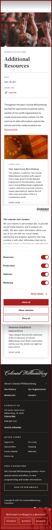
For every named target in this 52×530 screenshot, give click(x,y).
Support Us (9, 442)
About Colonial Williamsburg (20, 383)
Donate (40, 521)
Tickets (11, 521)
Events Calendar (11, 451)
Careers (32, 395)
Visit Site (14, 203)
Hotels (26, 521)
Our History (10, 389)
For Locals (32, 442)
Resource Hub (10, 129)
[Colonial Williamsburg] (26, 376)
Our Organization (37, 389)
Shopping (32, 446)
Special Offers (10, 446)
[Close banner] (49, 510)
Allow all (26, 302)
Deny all (26, 318)
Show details (37, 294)
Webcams (32, 451)
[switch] (45, 265)
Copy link (12, 92)
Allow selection (26, 310)
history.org (8, 456)
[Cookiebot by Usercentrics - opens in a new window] (37, 209)
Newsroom (9, 395)
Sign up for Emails (26, 487)
